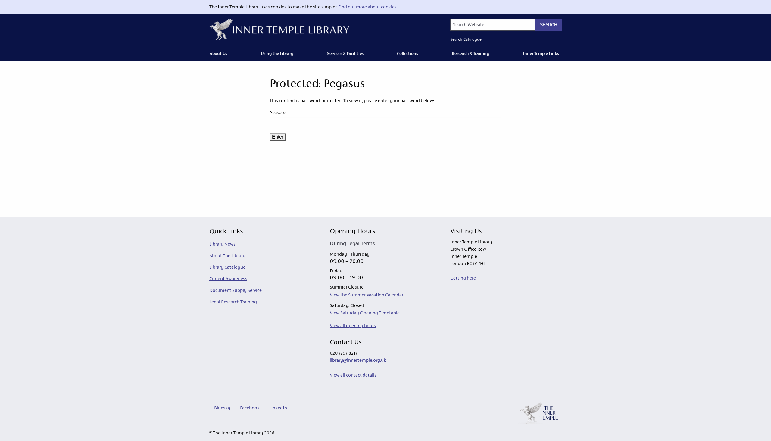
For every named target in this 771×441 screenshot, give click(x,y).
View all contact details (353, 374)
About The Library (227, 255)
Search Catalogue (466, 39)
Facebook (250, 407)
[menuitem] (219, 53)
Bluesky (222, 407)
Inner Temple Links (541, 53)
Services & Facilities (345, 53)
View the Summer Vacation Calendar (366, 294)
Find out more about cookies (367, 6)
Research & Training (470, 53)
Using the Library (277, 53)
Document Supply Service (235, 290)
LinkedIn (278, 407)
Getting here (463, 277)
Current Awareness (228, 278)
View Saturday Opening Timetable (365, 312)
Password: (279, 113)
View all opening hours (353, 325)
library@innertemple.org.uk (358, 360)
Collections (407, 53)
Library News (222, 243)
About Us (218, 53)
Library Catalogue (227, 267)
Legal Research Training (233, 301)
